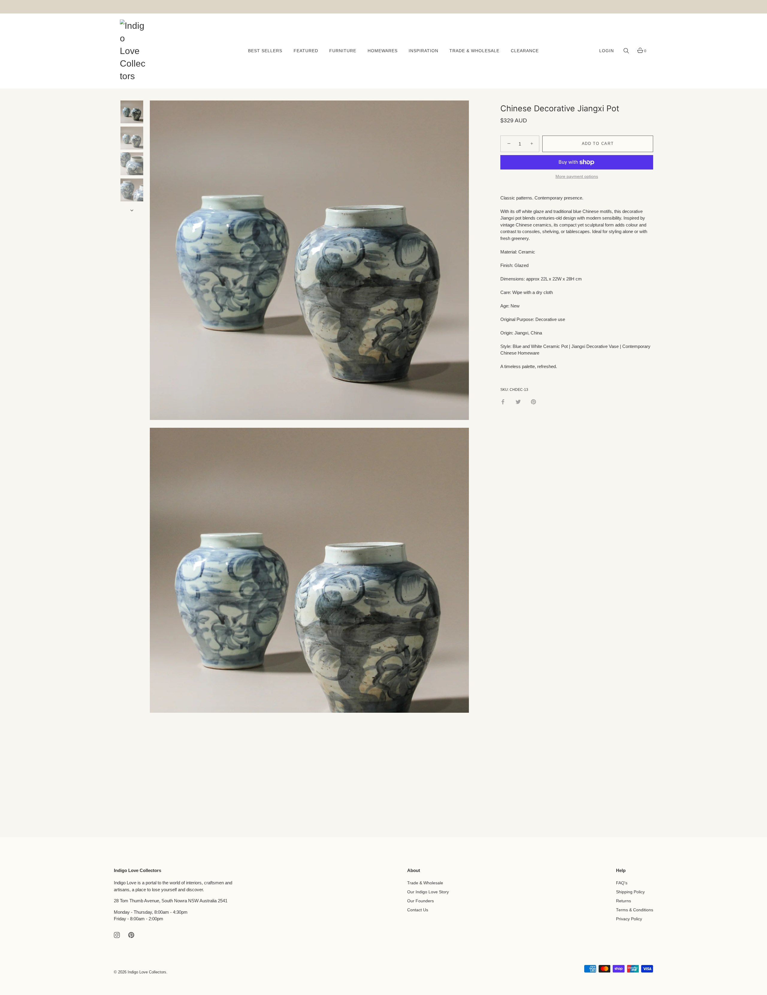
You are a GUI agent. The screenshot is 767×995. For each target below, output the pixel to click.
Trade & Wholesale (425, 883)
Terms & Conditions (634, 910)
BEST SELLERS (265, 51)
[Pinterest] (131, 934)
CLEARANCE (525, 51)
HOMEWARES (383, 51)
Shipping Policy (630, 892)
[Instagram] (117, 934)
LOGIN (606, 51)
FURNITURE (342, 51)
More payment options (576, 177)
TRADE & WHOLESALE (474, 51)
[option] (132, 113)
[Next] (131, 210)
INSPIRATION (423, 51)
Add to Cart (598, 144)
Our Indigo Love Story (428, 892)
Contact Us (417, 910)
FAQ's (621, 883)
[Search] (626, 51)
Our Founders (420, 901)
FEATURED (306, 51)
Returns (623, 901)
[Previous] (131, 91)
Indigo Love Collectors (147, 972)
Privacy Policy (629, 919)
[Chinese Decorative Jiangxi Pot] (132, 112)
